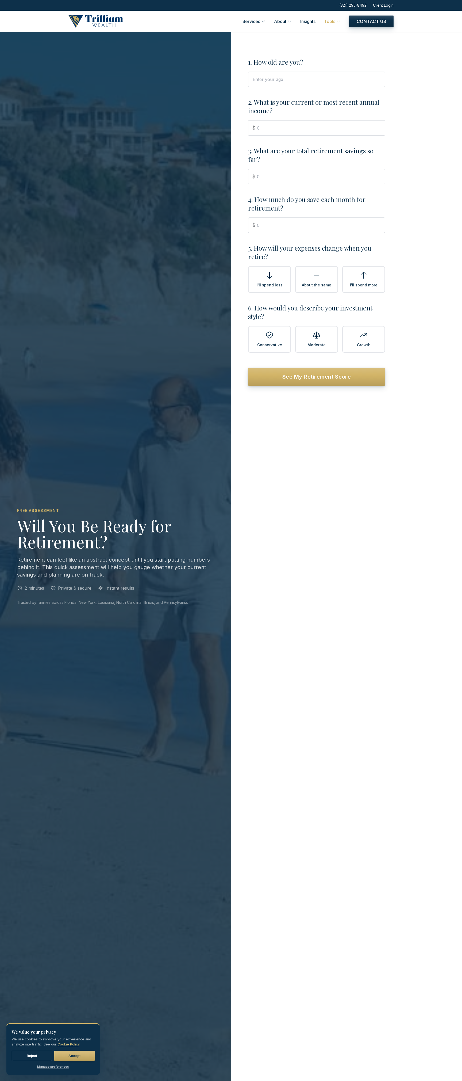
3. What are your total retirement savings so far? (311, 155)
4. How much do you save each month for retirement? (306, 203)
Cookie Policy (68, 1044)
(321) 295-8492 (353, 5)
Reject (32, 1055)
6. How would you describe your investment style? (310, 312)
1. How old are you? (275, 62)
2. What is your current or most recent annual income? (313, 106)
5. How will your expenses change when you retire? (309, 252)
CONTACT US (371, 21)
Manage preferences (53, 1066)
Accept (74, 1055)
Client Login (383, 5)
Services (251, 21)
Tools (329, 21)
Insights (307, 21)
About (280, 21)
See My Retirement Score (316, 377)
